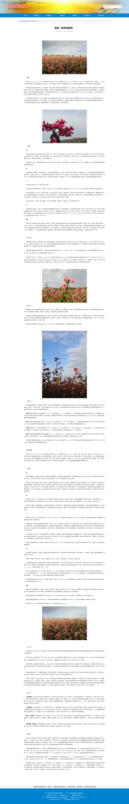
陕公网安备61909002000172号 (71, 799)
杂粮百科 (33, 21)
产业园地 (74, 15)
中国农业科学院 (71, 786)
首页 (29, 21)
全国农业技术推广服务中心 (60, 786)
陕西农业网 (79, 786)
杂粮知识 (62, 15)
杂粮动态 (36, 15)
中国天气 (50, 786)
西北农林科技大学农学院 (90, 786)
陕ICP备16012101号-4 (55, 799)
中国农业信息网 (42, 786)
